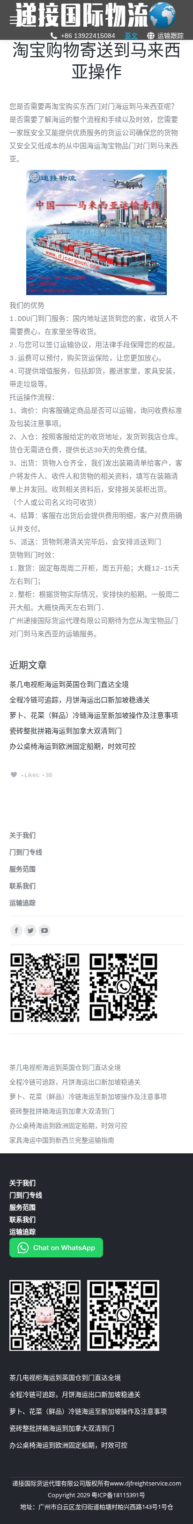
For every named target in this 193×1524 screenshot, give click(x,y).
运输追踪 (22, 902)
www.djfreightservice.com (145, 1483)
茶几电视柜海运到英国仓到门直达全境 (69, 684)
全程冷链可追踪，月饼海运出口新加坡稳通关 (79, 699)
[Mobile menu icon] (15, 20)
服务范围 (22, 868)
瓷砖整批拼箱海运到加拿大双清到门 (65, 730)
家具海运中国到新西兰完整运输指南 (61, 1139)
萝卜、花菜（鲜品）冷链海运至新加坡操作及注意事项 (93, 715)
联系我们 (22, 885)
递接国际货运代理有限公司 (48, 1483)
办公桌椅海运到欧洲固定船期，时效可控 (72, 746)
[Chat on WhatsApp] (56, 1254)
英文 (131, 35)
